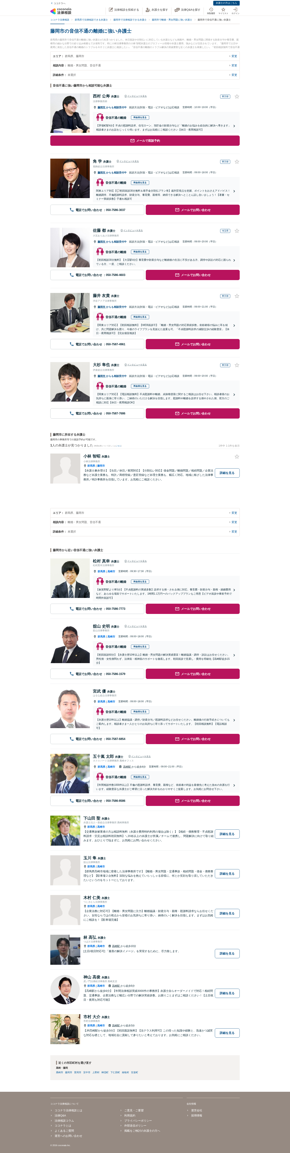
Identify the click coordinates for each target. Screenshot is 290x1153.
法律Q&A (60, 1115)
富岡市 (77, 1072)
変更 (234, 56)
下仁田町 (115, 1072)
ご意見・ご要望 (134, 1110)
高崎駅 (127, 766)
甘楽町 (134, 1072)
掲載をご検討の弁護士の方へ (142, 1130)
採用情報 (196, 1115)
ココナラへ (59, 3)
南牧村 (125, 1072)
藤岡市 (102, 107)
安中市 (86, 1072)
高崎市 (111, 571)
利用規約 (129, 1115)
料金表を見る (140, 117)
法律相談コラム (64, 1120)
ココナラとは (63, 1125)
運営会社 (196, 1110)
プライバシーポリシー (138, 1120)
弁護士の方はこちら (226, 3)
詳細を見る (227, 472)
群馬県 (91, 465)
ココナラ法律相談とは (68, 1110)
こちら (118, 446)
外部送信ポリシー (135, 1125)
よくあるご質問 (64, 1130)
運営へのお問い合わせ (68, 1135)
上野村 (95, 1072)
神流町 (105, 1072)
